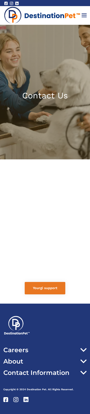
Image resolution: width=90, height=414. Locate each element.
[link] (45, 288)
